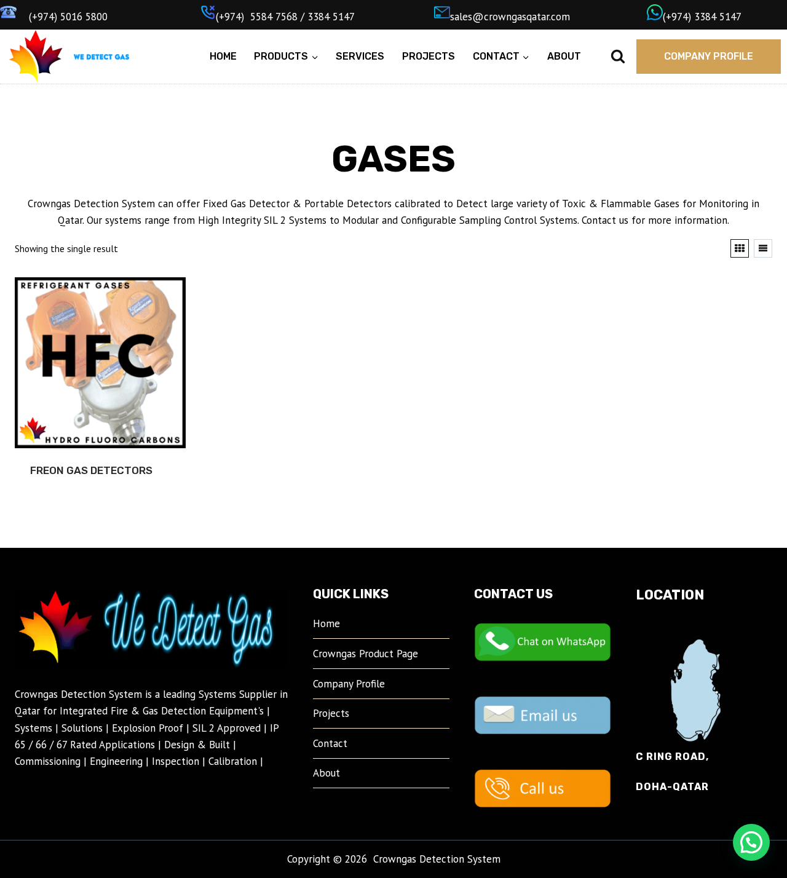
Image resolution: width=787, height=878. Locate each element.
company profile (708, 56)
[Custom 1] (101, 57)
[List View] (763, 248)
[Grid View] (739, 248)
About (564, 56)
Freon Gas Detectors (91, 470)
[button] (751, 842)
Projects (428, 56)
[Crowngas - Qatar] (35, 57)
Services (360, 56)
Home (223, 56)
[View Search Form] (618, 56)
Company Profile (349, 683)
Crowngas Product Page (365, 653)
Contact (330, 743)
